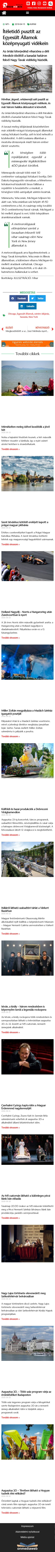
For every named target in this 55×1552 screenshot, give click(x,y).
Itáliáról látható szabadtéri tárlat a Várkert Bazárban (25, 909)
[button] (50, 3)
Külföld (33, 24)
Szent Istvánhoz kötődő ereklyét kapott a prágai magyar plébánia (24, 523)
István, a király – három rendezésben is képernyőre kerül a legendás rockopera (23, 1008)
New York (33, 317)
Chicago (12, 314)
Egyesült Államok (25, 314)
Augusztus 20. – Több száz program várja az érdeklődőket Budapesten (26, 1393)
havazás (24, 317)
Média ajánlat (27, 1537)
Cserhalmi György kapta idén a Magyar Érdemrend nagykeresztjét (23, 1107)
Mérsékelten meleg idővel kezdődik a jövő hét (25, 428)
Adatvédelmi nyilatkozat (27, 1531)
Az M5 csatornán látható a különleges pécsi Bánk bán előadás (25, 1197)
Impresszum (27, 1526)
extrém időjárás (41, 314)
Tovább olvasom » (10, 449)
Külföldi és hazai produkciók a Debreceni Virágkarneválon (24, 810)
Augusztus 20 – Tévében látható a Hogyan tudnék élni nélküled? (25, 1492)
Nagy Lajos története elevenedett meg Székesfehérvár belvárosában (23, 1294)
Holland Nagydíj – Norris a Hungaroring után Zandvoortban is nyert (26, 613)
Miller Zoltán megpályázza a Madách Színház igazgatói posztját (26, 712)
